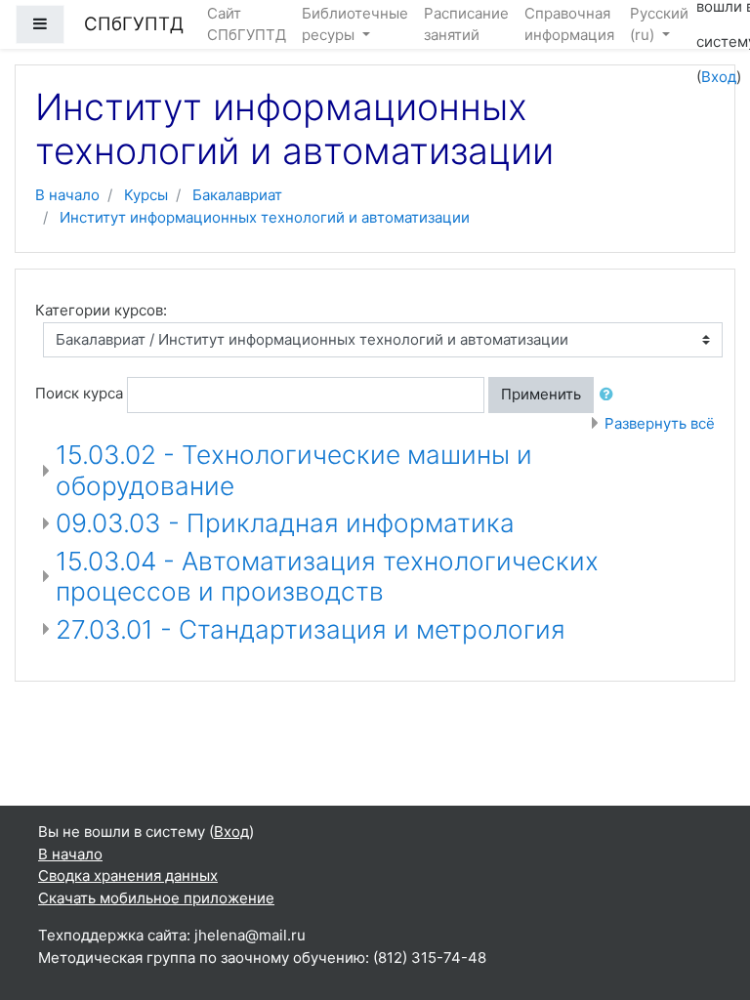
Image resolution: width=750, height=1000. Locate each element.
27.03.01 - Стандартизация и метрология (310, 629)
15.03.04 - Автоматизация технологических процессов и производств (327, 576)
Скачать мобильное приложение (156, 898)
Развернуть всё (659, 423)
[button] (610, 395)
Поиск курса (79, 393)
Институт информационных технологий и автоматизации (265, 217)
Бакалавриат (237, 195)
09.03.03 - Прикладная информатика (285, 523)
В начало (67, 195)
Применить (541, 394)
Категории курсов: (101, 310)
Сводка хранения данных (128, 875)
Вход (718, 76)
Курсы (146, 195)
